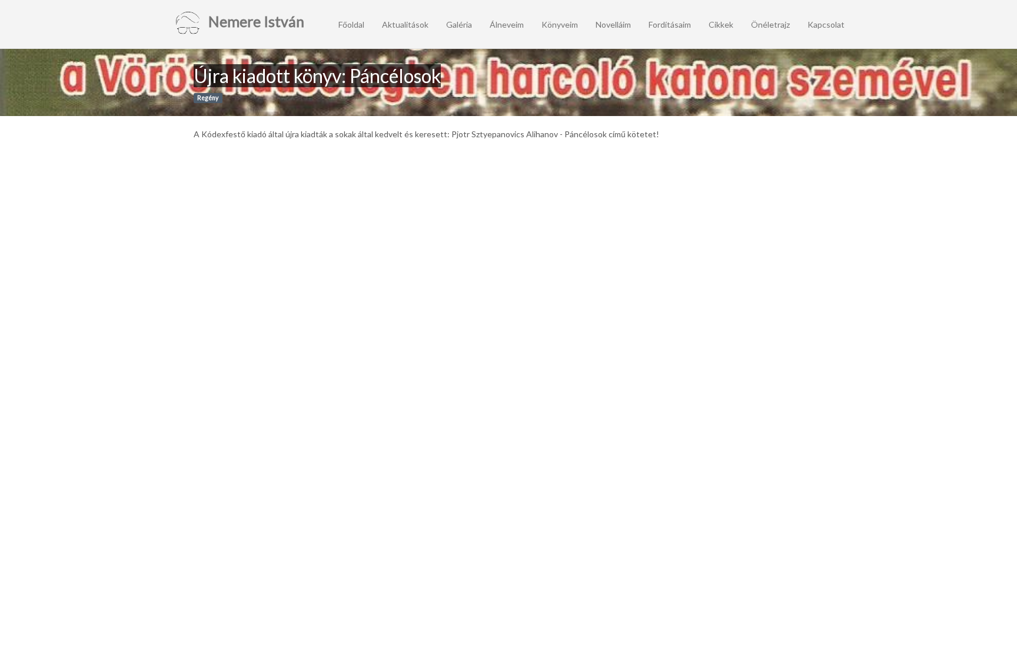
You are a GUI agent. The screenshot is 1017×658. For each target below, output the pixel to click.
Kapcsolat (826, 24)
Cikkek (721, 24)
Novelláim (613, 24)
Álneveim (507, 24)
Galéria (459, 24)
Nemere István (254, 21)
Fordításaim (670, 24)
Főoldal (351, 24)
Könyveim (559, 24)
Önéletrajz (770, 24)
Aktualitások (405, 24)
